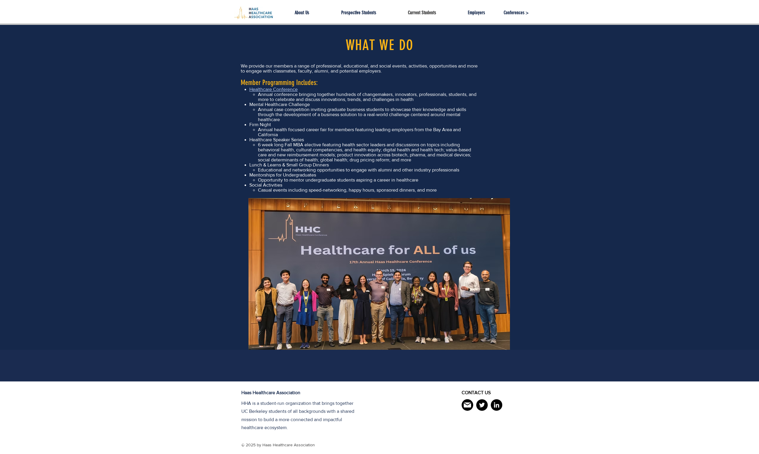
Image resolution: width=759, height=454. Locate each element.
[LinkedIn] (496, 405)
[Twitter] (482, 405)
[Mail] (467, 405)
